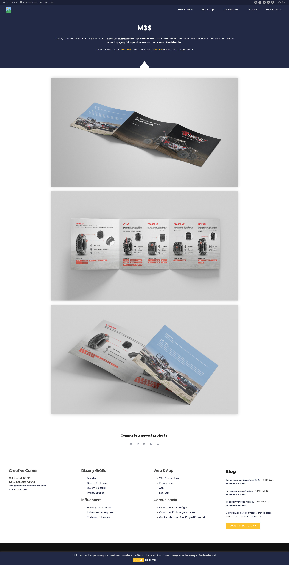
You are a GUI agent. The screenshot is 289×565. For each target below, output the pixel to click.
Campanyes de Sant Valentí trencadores (248, 513)
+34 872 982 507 (18, 489)
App (161, 488)
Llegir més (150, 560)
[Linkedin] (268, 2)
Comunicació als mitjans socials (177, 512)
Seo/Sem (164, 493)
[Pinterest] (272, 2)
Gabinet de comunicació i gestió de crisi (182, 517)
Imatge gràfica (95, 493)
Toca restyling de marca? (240, 502)
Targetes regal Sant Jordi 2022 (243, 480)
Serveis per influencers (99, 507)
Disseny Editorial (96, 488)
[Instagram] (255, 2)
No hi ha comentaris (236, 484)
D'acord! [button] (138, 560)
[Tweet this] (144, 444)
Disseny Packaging (97, 483)
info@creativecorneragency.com (27, 486)
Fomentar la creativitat (239, 491)
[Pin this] (158, 444)
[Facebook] (259, 2)
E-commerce (166, 483)
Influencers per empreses (101, 512)
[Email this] (131, 444)
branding (127, 50)
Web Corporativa (169, 478)
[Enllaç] (8, 10)
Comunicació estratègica (173, 507)
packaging (157, 50)
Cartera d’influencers (98, 517)
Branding (92, 478)
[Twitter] (264, 2)
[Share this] (137, 444)
